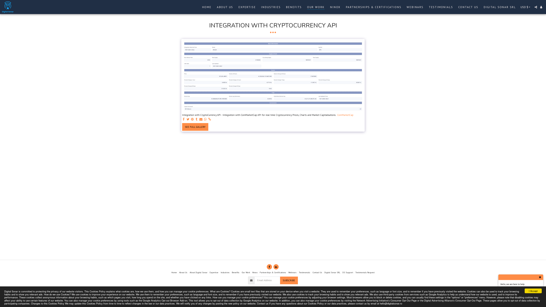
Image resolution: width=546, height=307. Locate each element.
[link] (209, 119)
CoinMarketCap (345, 115)
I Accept (533, 291)
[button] (535, 7)
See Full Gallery (195, 126)
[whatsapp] (205, 119)
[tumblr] (196, 119)
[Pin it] (192, 119)
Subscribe (289, 280)
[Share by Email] (200, 119)
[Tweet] (188, 119)
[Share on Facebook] (183, 119)
